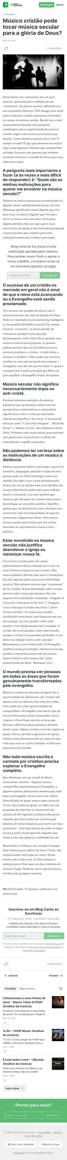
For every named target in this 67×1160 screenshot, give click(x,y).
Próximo (53, 975)
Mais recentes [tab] (27, 988)
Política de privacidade (33, 950)
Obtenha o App (50, 1144)
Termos (57, 1132)
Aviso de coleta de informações (44, 947)
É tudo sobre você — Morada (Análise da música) (23, 1061)
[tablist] (20, 988)
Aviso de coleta (33, 1135)
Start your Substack (22, 1144)
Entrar (60, 4)
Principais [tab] (10, 988)
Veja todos (12, 1088)
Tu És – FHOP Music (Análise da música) (23, 1033)
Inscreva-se (46, 4)
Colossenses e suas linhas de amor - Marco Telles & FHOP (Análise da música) (24, 1002)
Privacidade (44, 1132)
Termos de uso (53, 943)
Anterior (13, 975)
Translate (10, 14)
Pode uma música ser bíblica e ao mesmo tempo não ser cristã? (22, 1069)
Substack (19, 1152)
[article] (33, 1010)
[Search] (60, 988)
